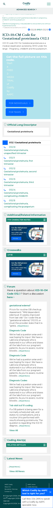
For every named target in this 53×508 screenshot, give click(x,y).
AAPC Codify (8, 484)
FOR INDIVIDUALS (18, 103)
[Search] (4, 3)
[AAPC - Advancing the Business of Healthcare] (26, 3)
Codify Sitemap (32, 487)
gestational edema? (20, 305)
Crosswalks (14, 250)
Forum (11, 286)
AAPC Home (32, 484)
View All (13, 430)
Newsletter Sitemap (11, 489)
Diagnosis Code (17, 330)
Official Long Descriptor (22, 124)
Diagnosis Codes (18, 380)
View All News (17, 471)
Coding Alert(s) (16, 440)
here (10, 297)
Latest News (14, 458)
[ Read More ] (22, 326)
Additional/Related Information (26, 215)
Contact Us (8, 491)
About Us (8, 487)
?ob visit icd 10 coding (21, 405)
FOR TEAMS (15, 112)
